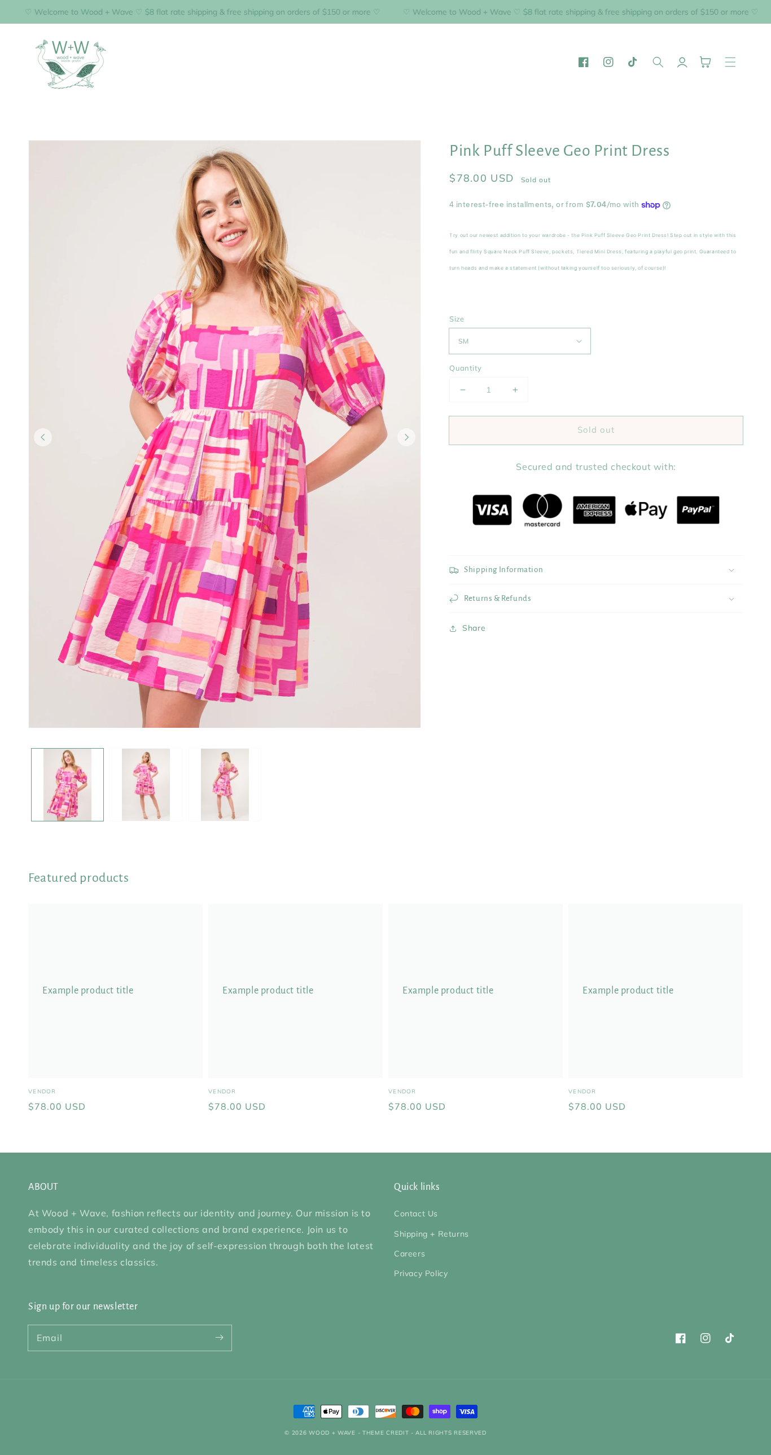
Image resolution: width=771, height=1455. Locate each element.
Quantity (465, 367)
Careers (409, 1254)
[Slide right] (406, 437)
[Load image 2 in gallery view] (145, 784)
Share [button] (473, 628)
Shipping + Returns (431, 1234)
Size (457, 318)
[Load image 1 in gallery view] (67, 784)
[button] (730, 62)
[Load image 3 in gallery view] (225, 784)
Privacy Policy (421, 1273)
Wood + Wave (332, 1432)
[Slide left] (43, 437)
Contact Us (416, 1213)
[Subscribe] (219, 1337)
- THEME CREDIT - (387, 1432)
